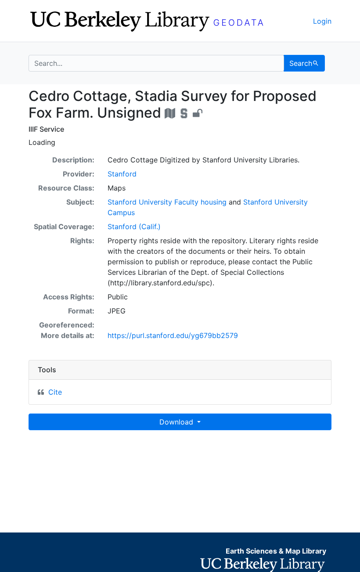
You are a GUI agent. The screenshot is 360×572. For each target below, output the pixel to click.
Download (177, 421)
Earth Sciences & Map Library (276, 551)
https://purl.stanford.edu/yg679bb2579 (173, 335)
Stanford (122, 173)
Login (322, 21)
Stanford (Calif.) (134, 226)
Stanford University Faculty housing (167, 202)
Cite (55, 392)
